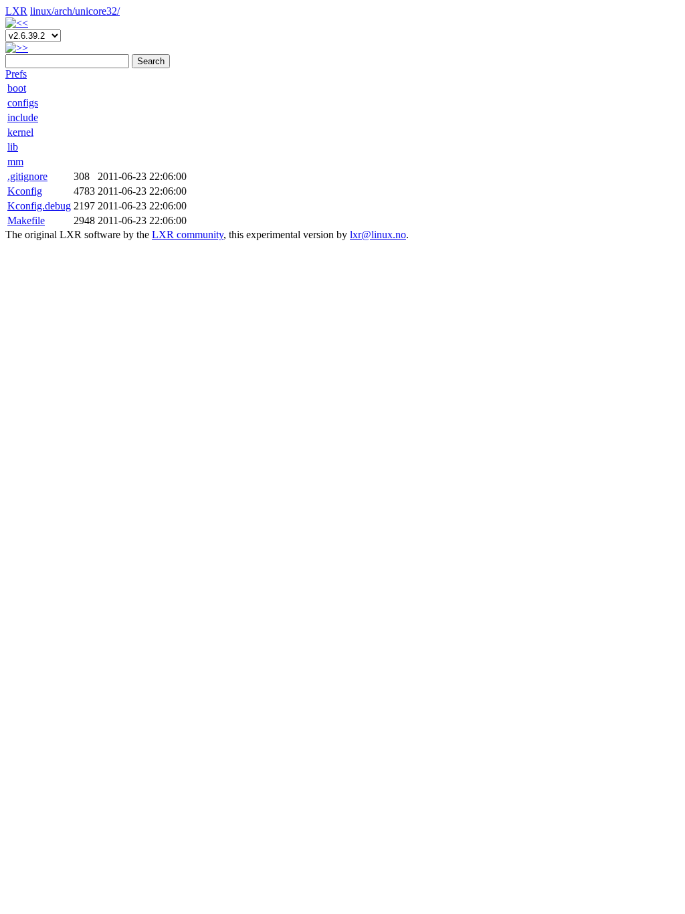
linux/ (42, 11)
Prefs (16, 74)
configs (22, 102)
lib (12, 147)
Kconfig (24, 191)
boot (16, 88)
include (22, 117)
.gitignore (27, 176)
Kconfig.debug (39, 205)
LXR (16, 11)
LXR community (187, 234)
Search (151, 61)
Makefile (26, 220)
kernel (20, 132)
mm (15, 161)
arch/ (64, 11)
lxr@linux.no (378, 234)
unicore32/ (97, 11)
